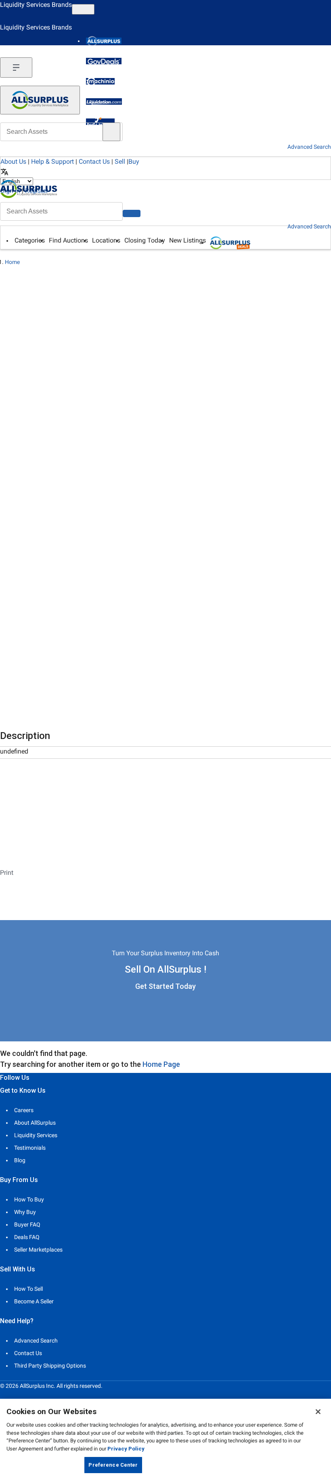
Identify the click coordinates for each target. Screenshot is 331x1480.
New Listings (187, 240)
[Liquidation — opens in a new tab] (104, 101)
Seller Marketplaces (38, 1249)
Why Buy (25, 1212)
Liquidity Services (35, 1135)
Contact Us (94, 161)
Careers (24, 1110)
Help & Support (52, 161)
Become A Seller (34, 1301)
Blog (19, 1160)
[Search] (131, 213)
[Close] (318, 1412)
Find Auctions (68, 240)
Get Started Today (165, 986)
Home (12, 262)
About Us (13, 161)
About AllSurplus (35, 1122)
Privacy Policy (126, 1449)
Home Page (161, 1064)
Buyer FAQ (27, 1224)
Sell (120, 161)
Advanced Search (309, 226)
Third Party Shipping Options (50, 1365)
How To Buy (29, 1199)
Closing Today (144, 240)
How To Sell (28, 1289)
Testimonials (30, 1147)
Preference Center (113, 1465)
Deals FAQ (27, 1237)
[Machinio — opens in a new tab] (100, 81)
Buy (133, 161)
